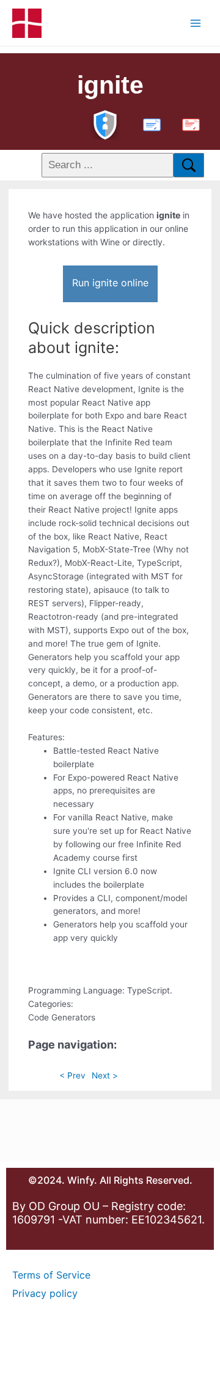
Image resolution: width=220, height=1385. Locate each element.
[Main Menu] (195, 22)
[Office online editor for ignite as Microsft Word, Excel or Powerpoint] (149, 123)
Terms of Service (51, 1275)
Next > (105, 1075)
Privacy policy (45, 1293)
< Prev (72, 1075)
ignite (110, 85)
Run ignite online (110, 283)
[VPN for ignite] (105, 123)
